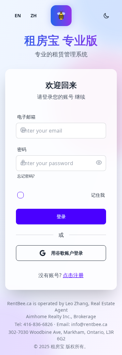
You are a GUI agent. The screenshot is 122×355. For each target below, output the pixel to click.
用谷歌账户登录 (67, 253)
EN (18, 15)
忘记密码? (25, 176)
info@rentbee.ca (89, 324)
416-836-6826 (38, 324)
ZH (34, 15)
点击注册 (73, 275)
